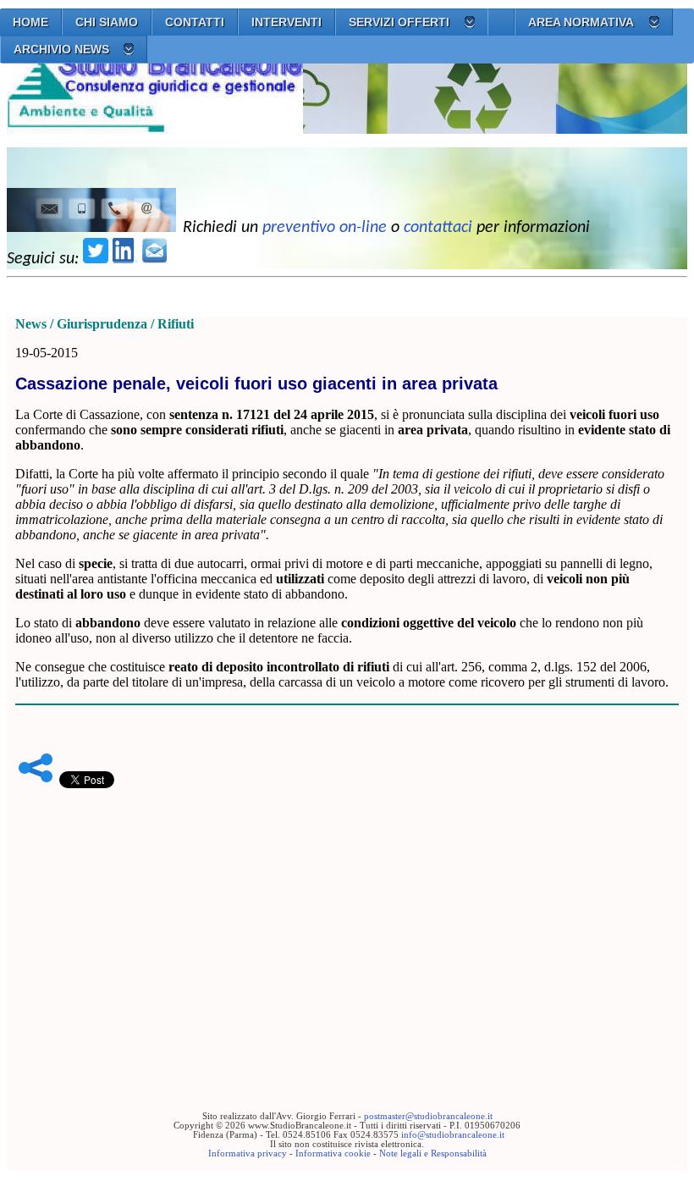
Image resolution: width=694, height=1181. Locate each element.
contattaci (438, 227)
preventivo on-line (324, 227)
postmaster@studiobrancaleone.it (428, 1116)
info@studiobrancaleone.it (452, 1135)
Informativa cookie (333, 1153)
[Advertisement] (347, 923)
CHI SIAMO (106, 22)
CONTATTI (194, 22)
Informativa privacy (247, 1153)
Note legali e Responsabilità (433, 1153)
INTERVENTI (286, 22)
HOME (30, 22)
